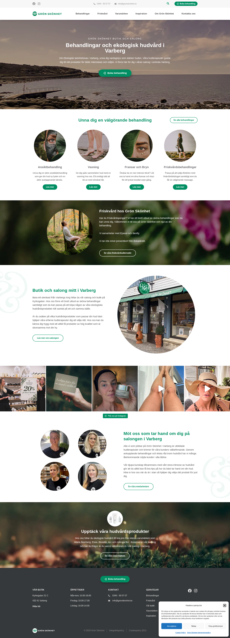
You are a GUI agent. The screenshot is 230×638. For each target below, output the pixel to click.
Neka (193, 626)
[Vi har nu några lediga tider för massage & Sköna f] (69, 388)
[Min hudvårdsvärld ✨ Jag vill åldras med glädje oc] (115, 388)
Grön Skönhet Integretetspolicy (199, 633)
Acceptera (171, 626)
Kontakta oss (188, 13)
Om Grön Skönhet (164, 13)
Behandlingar (83, 13)
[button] (224, 605)
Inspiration (141, 13)
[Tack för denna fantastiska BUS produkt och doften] (207, 388)
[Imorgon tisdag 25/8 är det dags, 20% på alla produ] (23, 388)
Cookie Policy (180, 633)
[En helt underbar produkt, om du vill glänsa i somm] (161, 388)
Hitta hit (36, 606)
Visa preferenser (215, 626)
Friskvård (102, 13)
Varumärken (121, 13)
